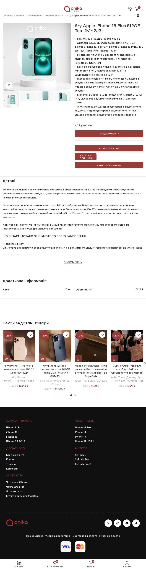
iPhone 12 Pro (62, 380)
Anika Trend (82, 380)
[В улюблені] (30, 334)
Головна (8, 15)
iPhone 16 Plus (55, 15)
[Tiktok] (117, 523)
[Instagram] (108, 523)
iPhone (20, 15)
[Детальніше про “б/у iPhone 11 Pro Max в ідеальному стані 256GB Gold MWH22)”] (6, 358)
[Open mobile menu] (8, 8)
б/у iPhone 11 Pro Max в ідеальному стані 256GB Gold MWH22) (19, 369)
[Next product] (141, 15)
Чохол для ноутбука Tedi (128, 380)
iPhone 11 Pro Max (14, 380)
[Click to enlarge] (8, 85)
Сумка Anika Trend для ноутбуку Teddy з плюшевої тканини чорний (127, 369)
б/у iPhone (35, 15)
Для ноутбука (98, 380)
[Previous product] (134, 15)
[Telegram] (127, 523)
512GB (139, 289)
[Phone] (136, 523)
